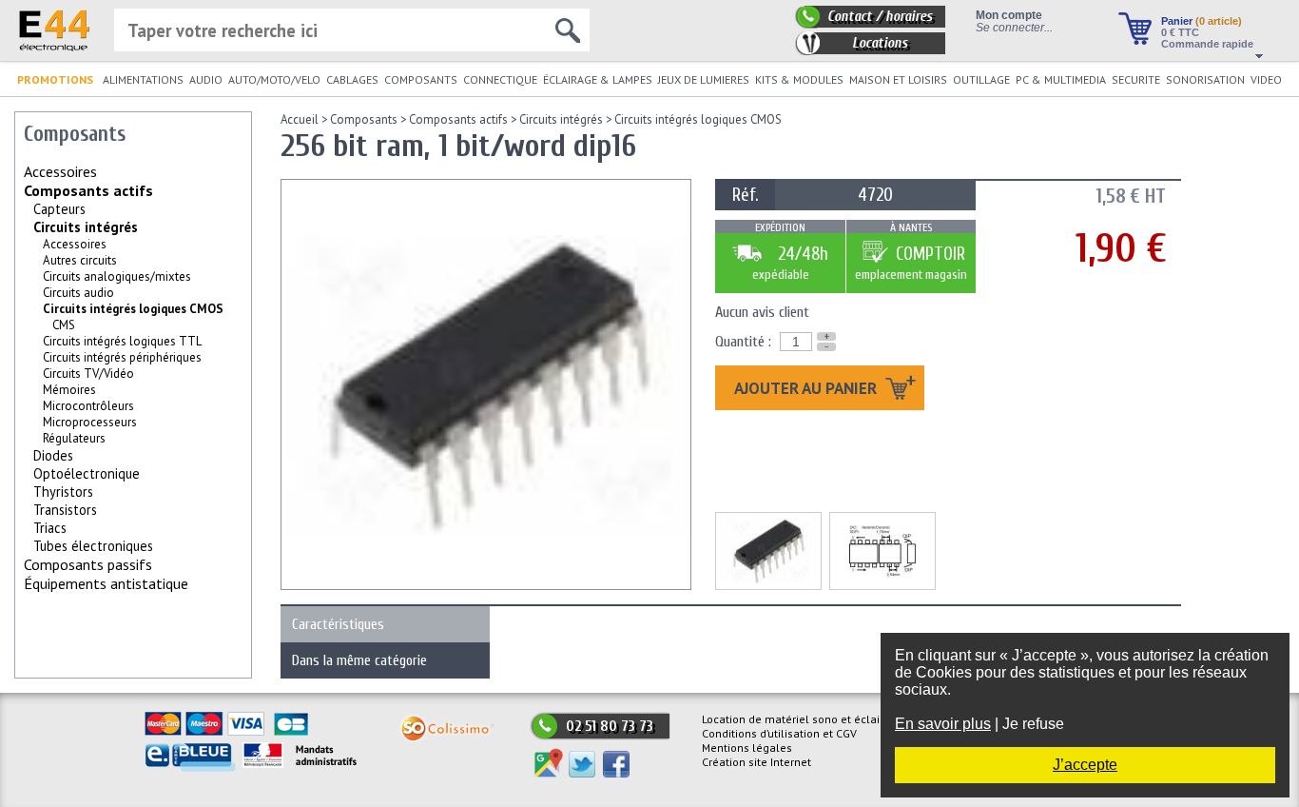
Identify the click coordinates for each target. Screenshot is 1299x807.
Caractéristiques (338, 624)
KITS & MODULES (799, 79)
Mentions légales (747, 747)
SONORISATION (1205, 79)
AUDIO (206, 79)
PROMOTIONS (55, 79)
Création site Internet (756, 762)
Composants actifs (88, 190)
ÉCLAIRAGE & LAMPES (597, 79)
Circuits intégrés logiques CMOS (698, 119)
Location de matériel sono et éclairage (802, 719)
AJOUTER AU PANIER (807, 388)
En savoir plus (943, 724)
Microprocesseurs (90, 422)
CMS (63, 325)
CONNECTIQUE (500, 79)
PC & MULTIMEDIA (1061, 79)
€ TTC (1180, 32)
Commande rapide (1207, 43)
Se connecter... (1014, 27)
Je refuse (1033, 724)
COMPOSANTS (420, 79)
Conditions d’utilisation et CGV (779, 733)
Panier (1201, 21)
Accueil (300, 119)
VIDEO (1266, 79)
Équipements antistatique (106, 583)
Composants (363, 119)
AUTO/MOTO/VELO (274, 79)
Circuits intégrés (85, 227)
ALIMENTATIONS (143, 79)
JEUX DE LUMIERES (703, 79)
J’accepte (1085, 765)
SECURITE (1136, 79)
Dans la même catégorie (359, 660)
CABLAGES (352, 79)
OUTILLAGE (981, 79)
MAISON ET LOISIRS (898, 79)
